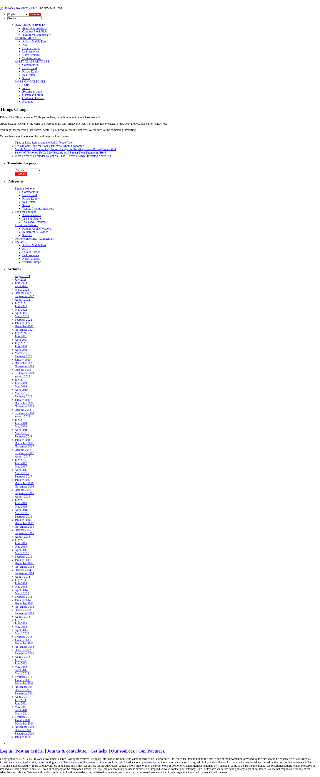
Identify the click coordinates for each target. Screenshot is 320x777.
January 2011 (22, 720)
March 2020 (22, 353)
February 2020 (23, 356)
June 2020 (21, 346)
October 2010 (23, 730)
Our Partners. (151, 751)
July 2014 (20, 580)
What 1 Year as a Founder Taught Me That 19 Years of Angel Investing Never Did (63, 155)
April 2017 (21, 469)
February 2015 (23, 556)
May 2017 (21, 466)
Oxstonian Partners (33, 98)
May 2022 (21, 309)
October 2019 (23, 369)
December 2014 (24, 563)
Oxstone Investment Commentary (34, 238)
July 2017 (20, 459)
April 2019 (21, 389)
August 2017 (22, 456)
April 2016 (21, 509)
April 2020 (21, 349)
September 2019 (24, 373)
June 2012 (21, 663)
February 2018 (23, 436)
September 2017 (24, 453)
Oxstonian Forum (32, 94)
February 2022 (23, 319)
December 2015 (24, 523)
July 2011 (20, 700)
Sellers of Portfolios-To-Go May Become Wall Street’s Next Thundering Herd (60, 152)
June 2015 (21, 543)
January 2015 (23, 560)
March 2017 (22, 473)
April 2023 (21, 286)
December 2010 (24, 723)
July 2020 (20, 343)
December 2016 (24, 483)
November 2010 (24, 726)
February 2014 (23, 596)
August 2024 (22, 276)
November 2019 (24, 366)
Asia (25, 44)
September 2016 (24, 493)
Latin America (30, 51)
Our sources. (123, 751)
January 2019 (23, 399)
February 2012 (23, 676)
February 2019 (23, 396)
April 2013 (21, 630)
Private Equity (30, 71)
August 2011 (22, 696)
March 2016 (22, 513)
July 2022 (20, 302)
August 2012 (22, 656)
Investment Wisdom (26, 225)
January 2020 (23, 359)
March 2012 (22, 673)
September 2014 (24, 573)
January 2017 (23, 479)
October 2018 (23, 409)
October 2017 (23, 449)
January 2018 (23, 439)
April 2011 (21, 710)
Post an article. (29, 751)
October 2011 (23, 690)
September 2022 (24, 296)
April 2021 (21, 339)
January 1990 (23, 736)
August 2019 (22, 376)
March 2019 (22, 393)
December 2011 (24, 683)
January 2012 (23, 680)
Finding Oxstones (25, 188)
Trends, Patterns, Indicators (38, 208)
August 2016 (22, 496)
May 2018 (21, 426)
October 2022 (23, 292)
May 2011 (21, 706)
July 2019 (20, 379)
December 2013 (24, 603)
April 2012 (21, 670)
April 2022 (21, 313)
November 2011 (24, 686)
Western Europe (31, 58)
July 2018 (20, 419)
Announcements (31, 215)
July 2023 (20, 279)
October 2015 (23, 529)
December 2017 (24, 443)
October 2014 (23, 570)
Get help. (99, 751)
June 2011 (21, 703)
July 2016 (20, 499)
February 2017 (23, 476)
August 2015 (22, 536)
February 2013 (23, 636)
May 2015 (21, 546)
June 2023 (21, 282)
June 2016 (21, 503)
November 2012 (24, 646)
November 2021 (24, 329)
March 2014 (22, 593)
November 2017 (24, 446)
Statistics (27, 235)
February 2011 (23, 716)
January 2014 (23, 600)
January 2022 (23, 323)
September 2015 (24, 533)
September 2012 (24, 653)
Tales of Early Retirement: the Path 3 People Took (44, 142)
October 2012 (23, 650)
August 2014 (22, 576)
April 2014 (21, 590)
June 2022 (21, 306)
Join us (26, 88)
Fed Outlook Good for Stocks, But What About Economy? (49, 145)
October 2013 (23, 610)
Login (25, 84)
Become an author (33, 91)
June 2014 (21, 583)
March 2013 (22, 633)
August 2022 (22, 299)
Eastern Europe (31, 48)
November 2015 (24, 526)
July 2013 (20, 620)
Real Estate (28, 74)
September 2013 (24, 613)
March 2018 (22, 433)
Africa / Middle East (34, 41)
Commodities (30, 64)
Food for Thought (25, 211)
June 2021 (21, 336)
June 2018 (21, 423)
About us (27, 101)
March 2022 (22, 316)
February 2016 (23, 516)
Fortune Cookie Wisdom (36, 228)
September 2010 (24, 733)
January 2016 (23, 519)
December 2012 (24, 643)
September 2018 (24, 413)
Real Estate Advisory (34, 28)
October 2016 (23, 489)
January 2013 (23, 640)
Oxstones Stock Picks (35, 31)
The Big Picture (31, 218)
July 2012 (20, 660)
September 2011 (24, 693)
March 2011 (22, 713)
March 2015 (22, 553)
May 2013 (21, 626)
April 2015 (21, 550)
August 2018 (22, 416)
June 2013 (21, 623)
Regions (19, 241)
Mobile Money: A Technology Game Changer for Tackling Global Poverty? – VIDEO (65, 149)
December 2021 (24, 326)
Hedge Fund (29, 68)
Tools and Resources (34, 221)
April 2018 (21, 429)
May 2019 (21, 386)
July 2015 (20, 539)
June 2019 (21, 383)
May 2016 (21, 506)
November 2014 (24, 566)
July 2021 (20, 333)
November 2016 (24, 486)
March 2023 (22, 289)
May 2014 (21, 586)
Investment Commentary (36, 34)
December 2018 (24, 403)
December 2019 (24, 363)
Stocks (26, 78)
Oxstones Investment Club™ (20, 7)
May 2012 (21, 666)
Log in (6, 751)
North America (31, 54)
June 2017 (21, 463)
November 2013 (24, 606)
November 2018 (24, 406)
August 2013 (22, 616)
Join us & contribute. (67, 751)
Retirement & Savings (35, 231)
